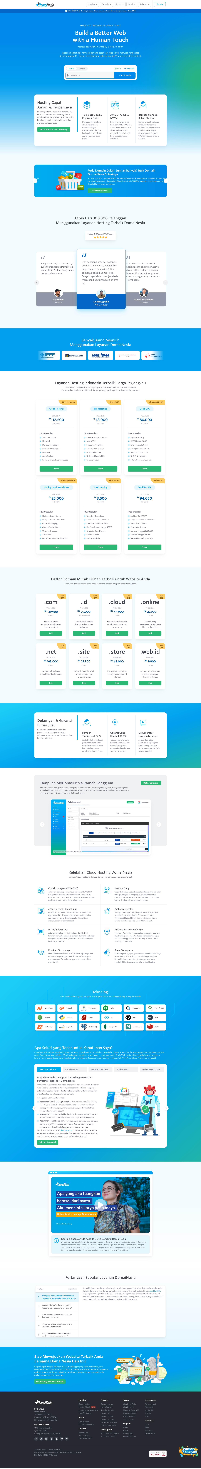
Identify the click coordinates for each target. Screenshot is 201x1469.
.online (150, 602)
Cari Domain (125, 75)
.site (84, 651)
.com (51, 602)
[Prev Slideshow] (42, 824)
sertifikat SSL (154, 1291)
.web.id (150, 651)
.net (50, 651)
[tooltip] (89, 615)
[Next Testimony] (165, 282)
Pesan (56, 469)
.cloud (117, 602)
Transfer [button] (82, 69)
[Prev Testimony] (36, 282)
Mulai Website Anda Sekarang (53, 129)
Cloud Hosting (66, 1130)
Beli (51, 633)
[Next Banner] (166, 181)
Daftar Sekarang (150, 783)
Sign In (160, 4)
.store (117, 651)
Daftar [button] (71, 69)
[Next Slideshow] (158, 824)
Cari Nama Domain (86, 190)
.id (84, 602)
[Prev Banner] (34, 181)
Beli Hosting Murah (47, 1142)
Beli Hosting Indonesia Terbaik (50, 1381)
